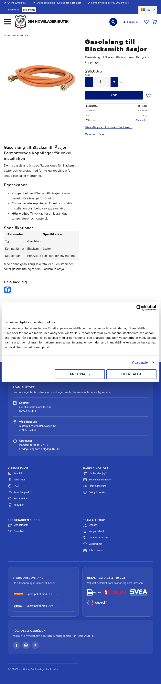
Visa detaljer (140, 362)
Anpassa (77, 374)
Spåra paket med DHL (40, 594)
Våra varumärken (98, 537)
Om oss (93, 525)
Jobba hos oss (96, 550)
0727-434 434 (27, 411)
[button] (7, 21)
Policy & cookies (97, 492)
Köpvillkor (19, 504)
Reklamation (20, 498)
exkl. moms (29, 9)
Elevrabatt (19, 531)
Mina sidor (19, 479)
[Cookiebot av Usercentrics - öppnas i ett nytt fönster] (139, 308)
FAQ (16, 486)
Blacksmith (141, 120)
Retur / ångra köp (23, 492)
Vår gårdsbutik (97, 531)
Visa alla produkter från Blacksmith (108, 127)
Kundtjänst (19, 473)
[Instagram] (26, 645)
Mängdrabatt (21, 525)
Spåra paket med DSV (40, 606)
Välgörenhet (95, 543)
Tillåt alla (131, 374)
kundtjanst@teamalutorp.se (35, 407)
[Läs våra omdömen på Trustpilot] (35, 645)
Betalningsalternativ (100, 479)
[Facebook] (16, 645)
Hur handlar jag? (98, 473)
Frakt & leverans (97, 486)
